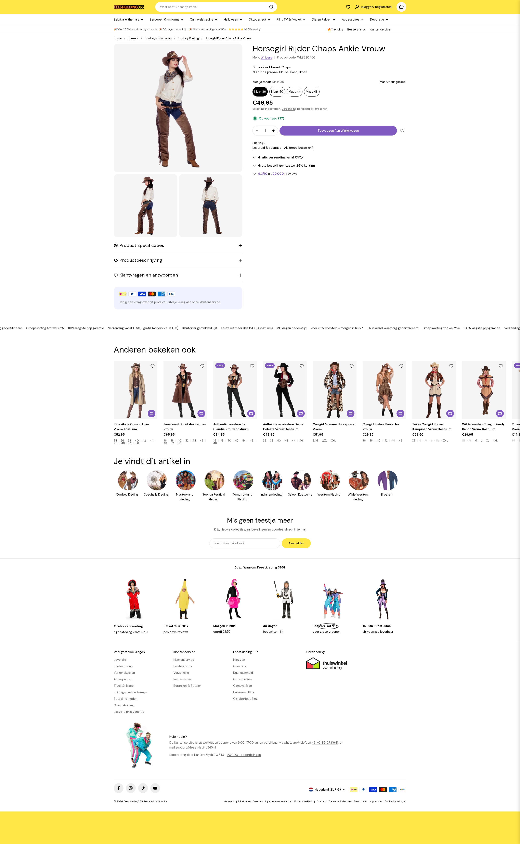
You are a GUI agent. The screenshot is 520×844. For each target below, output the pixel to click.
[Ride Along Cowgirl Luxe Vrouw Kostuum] (135, 390)
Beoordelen (360, 801)
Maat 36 (260, 92)
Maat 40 (277, 92)
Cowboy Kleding (188, 38)
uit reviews (277, 174)
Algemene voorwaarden (278, 801)
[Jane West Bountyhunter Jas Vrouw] (185, 390)
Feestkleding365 (133, 801)
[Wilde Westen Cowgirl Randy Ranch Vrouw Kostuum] (484, 390)
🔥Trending (335, 29)
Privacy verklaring (304, 801)
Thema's (133, 38)
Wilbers (266, 57)
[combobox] (216, 7)
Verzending (289, 109)
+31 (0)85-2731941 (325, 743)
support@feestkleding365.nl (196, 747)
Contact (321, 801)
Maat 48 (312, 92)
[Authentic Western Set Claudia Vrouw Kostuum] (235, 390)
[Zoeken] (271, 6)
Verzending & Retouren (237, 801)
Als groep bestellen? (298, 148)
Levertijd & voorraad (266, 148)
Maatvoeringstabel (393, 82)
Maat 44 (295, 92)
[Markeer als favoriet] (402, 131)
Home (118, 38)
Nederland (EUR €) (328, 790)
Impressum (375, 801)
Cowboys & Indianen (158, 38)
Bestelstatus (356, 29)
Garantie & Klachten (340, 801)
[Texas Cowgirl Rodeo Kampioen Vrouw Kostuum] (434, 390)
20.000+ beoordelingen (244, 755)
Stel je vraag (176, 302)
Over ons (258, 801)
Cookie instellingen (395, 801)
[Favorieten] (348, 7)
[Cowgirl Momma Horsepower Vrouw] (334, 390)
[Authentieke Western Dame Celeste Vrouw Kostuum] (285, 390)
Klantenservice (380, 29)
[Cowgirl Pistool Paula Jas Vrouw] (384, 390)
